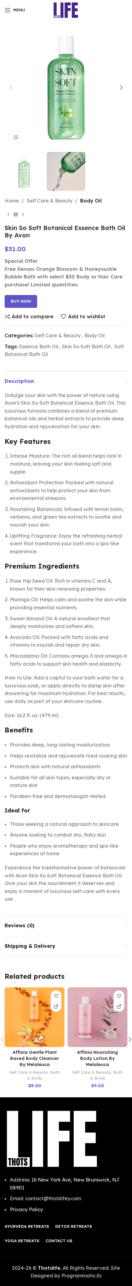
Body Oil (91, 201)
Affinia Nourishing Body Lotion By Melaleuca (97, 1058)
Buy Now (21, 301)
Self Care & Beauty (49, 201)
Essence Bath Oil (38, 346)
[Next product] (23, 214)
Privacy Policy (26, 1209)
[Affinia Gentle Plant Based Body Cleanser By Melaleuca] (34, 1017)
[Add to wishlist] (56, 995)
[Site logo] (66, 9)
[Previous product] (8, 214)
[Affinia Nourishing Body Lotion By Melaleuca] (97, 1017)
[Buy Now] (56, 1006)
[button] (11, 87)
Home (12, 201)
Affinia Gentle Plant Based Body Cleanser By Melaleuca (34, 1058)
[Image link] (52, 1138)
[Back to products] (15, 214)
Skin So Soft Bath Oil (86, 346)
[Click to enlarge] (16, 137)
